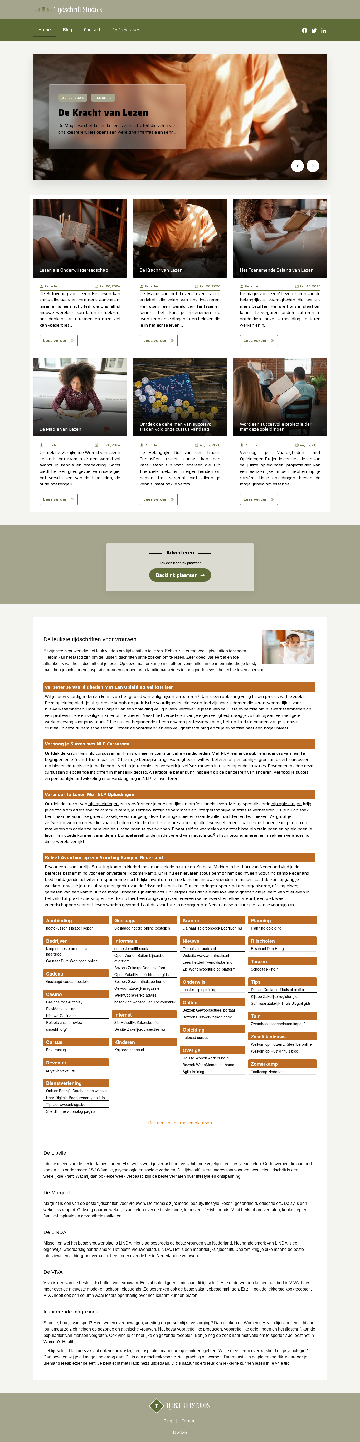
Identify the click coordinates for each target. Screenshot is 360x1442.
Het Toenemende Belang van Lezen (277, 270)
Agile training (193, 1071)
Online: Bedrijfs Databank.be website (77, 1090)
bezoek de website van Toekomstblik (145, 1001)
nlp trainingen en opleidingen (279, 829)
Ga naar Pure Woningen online (72, 960)
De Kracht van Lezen (103, 112)
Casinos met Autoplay (64, 1001)
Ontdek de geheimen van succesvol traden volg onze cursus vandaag (176, 427)
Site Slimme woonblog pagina (70, 1111)
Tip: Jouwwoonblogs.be (65, 1104)
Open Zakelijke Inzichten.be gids (141, 974)
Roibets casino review (64, 1022)
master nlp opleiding (199, 989)
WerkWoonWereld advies (135, 995)
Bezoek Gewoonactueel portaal (209, 1010)
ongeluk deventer (60, 1070)
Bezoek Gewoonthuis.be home (140, 981)
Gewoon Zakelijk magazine (136, 988)
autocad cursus (195, 1037)
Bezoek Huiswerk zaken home (208, 1016)
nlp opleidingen (103, 803)
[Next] (313, 166)
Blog (67, 29)
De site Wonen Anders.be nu (207, 1057)
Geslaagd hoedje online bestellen (142, 928)
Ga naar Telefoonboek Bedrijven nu (212, 928)
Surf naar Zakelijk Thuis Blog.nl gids (281, 1003)
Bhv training (56, 1049)
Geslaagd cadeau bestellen (69, 981)
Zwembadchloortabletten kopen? (278, 1023)
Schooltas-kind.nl (265, 969)
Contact (92, 29)
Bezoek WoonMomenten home (208, 1064)
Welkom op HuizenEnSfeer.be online (281, 1044)
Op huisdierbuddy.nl (199, 948)
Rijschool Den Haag (267, 948)
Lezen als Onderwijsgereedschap (74, 270)
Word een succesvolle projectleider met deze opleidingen (276, 427)
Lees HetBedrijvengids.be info (207, 962)
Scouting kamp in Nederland (119, 867)
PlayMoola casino (60, 1008)
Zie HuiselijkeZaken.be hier (137, 1022)
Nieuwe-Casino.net (62, 1015)
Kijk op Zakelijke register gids (275, 996)
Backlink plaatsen (180, 575)
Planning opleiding (266, 928)
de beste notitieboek (131, 948)
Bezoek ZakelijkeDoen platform (140, 967)
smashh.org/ (56, 1029)
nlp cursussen (102, 753)
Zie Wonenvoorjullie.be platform (209, 969)
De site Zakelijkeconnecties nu (139, 1029)
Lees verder (55, 340)
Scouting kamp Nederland (283, 873)
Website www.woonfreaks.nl (206, 955)
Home (44, 29)
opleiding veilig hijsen (243, 696)
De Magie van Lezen (60, 429)
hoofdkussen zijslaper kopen (70, 928)
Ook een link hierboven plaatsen (180, 1122)
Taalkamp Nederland (268, 1071)
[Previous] (297, 166)
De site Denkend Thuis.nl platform (279, 989)
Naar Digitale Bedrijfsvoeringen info (75, 1097)
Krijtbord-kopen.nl (129, 1049)
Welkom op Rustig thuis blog (274, 1051)
